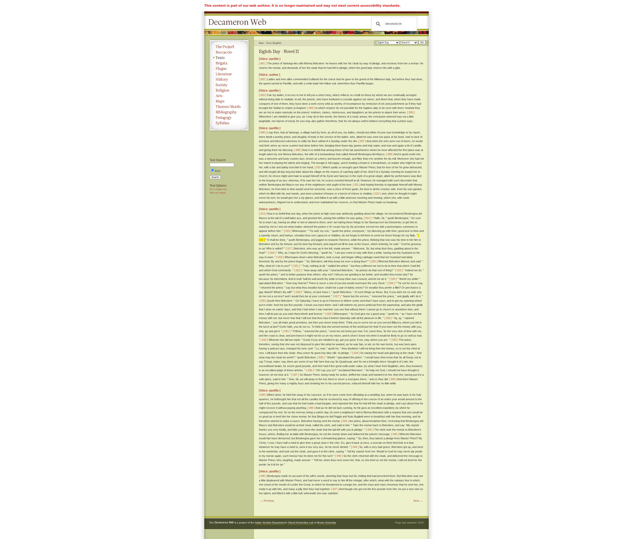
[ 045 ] (339, 455)
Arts (229, 95)
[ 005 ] (411, 112)
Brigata (229, 63)
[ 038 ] (393, 379)
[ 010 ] (318, 167)
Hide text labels (218, 193)
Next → (418, 500)
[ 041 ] (345, 420)
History (229, 79)
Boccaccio (229, 52)
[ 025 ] (391, 283)
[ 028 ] (262, 300)
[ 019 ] (280, 257)
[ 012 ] (377, 193)
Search (215, 177)
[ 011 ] (356, 184)
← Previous (267, 500)
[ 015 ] (287, 230)
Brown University (326, 522)
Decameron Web (239, 22)
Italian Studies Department (270, 522)
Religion (229, 90)
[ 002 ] (262, 79)
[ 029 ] (329, 313)
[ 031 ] (286, 331)
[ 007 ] (362, 141)
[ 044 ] (355, 446)
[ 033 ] (394, 339)
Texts (229, 57)
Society (229, 85)
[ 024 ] (393, 278)
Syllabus (229, 123)
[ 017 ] (289, 248)
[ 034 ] (356, 352)
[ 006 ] (262, 132)
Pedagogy (229, 117)
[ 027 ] (336, 296)
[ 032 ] (264, 339)
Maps (229, 101)
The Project (229, 46)
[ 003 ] (262, 95)
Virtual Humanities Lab (301, 522)
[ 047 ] (335, 489)
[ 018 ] (271, 252)
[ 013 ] (262, 213)
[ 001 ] (262, 63)
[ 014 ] (367, 218)
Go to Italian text (218, 189)
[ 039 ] (262, 394)
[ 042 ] (369, 429)
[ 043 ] (395, 434)
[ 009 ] (389, 154)
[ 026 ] (298, 292)
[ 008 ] (297, 149)
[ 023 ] (399, 270)
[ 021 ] (296, 265)
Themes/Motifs (229, 106)
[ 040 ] (311, 407)
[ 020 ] (373, 261)
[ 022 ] (298, 270)
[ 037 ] (295, 374)
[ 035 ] (321, 357)
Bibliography (229, 112)
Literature (229, 74)
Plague (229, 68)
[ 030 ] (388, 318)
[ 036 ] (310, 370)
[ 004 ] (311, 107)
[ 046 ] (262, 475)
